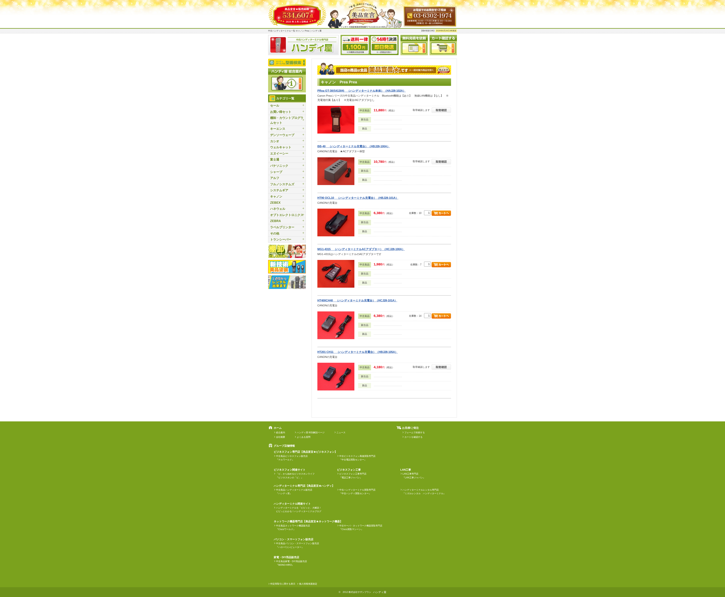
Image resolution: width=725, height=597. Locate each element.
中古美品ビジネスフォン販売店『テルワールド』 (292, 458)
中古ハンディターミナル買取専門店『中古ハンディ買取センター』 (357, 492)
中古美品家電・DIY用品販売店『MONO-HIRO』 (291, 563)
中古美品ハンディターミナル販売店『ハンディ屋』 (294, 492)
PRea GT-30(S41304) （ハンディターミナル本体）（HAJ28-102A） (361, 90)
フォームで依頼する (414, 432)
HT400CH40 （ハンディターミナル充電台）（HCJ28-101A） (357, 300)
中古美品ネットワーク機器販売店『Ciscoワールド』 (293, 527)
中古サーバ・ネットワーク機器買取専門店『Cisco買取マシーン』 (360, 527)
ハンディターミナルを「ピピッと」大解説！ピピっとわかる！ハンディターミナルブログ (298, 509)
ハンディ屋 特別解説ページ (311, 432)
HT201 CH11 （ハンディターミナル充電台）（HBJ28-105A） (357, 351)
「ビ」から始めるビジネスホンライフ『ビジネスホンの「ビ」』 (295, 476)
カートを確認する (413, 437)
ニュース (341, 432)
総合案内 (280, 432)
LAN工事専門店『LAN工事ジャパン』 (414, 476)
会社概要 (280, 437)
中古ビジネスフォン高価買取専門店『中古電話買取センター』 (357, 458)
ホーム (278, 427)
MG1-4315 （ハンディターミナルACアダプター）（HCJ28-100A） (361, 249)
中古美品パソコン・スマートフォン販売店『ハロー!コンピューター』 (297, 545)
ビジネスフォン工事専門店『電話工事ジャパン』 (352, 476)
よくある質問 (303, 437)
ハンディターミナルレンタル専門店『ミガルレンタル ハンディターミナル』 (424, 492)
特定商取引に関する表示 (282, 583)
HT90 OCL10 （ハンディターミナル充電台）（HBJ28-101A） (357, 197)
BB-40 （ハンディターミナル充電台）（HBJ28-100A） (353, 146)
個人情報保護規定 (308, 583)
